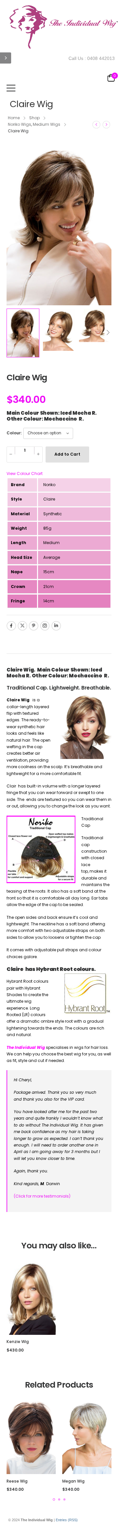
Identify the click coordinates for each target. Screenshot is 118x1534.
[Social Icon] (11, 626)
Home (14, 118)
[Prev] (96, 124)
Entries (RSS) (67, 1520)
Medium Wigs (46, 124)
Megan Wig (73, 1481)
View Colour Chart (25, 473)
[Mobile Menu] (11, 88)
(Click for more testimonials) (42, 1196)
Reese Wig (17, 1481)
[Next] (106, 124)
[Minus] (11, 454)
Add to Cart (67, 454)
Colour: (14, 433)
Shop (34, 118)
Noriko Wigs (19, 124)
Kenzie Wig (18, 1341)
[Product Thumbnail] (59, 226)
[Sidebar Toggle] (5, 58)
